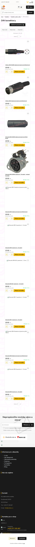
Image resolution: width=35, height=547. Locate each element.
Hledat (30, 12)
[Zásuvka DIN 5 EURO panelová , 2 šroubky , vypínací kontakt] (17, 161)
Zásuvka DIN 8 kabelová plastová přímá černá (16, 356)
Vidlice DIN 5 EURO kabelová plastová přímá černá (17, 65)
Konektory (7, 16)
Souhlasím (22, 538)
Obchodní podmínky (10, 459)
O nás (6, 455)
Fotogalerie (8, 463)
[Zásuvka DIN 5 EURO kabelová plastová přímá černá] (17, 124)
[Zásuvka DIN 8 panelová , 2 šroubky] (17, 378)
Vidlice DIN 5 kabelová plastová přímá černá (16, 101)
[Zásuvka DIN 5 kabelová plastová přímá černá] (17, 198)
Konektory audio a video (16, 16)
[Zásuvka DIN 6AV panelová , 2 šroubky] (17, 270)
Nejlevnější (12, 30)
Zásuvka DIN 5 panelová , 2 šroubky (13, 247)
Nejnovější (4, 30)
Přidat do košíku (19, 71)
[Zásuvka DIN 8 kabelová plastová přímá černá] (17, 342)
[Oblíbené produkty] (19, 7)
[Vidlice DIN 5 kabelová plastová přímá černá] (17, 88)
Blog (5, 467)
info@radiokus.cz (9, 508)
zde (24, 543)
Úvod (2, 16)
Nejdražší (20, 30)
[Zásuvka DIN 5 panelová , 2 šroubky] (17, 234)
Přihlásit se (26, 425)
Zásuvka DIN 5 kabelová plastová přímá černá (16, 211)
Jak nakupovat (8, 457)
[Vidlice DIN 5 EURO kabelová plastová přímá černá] (17, 52)
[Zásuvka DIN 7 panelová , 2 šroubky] (17, 306)
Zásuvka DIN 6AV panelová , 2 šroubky (14, 283)
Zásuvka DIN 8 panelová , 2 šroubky (13, 391)
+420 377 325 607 (5, 2)
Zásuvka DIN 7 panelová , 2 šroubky (13, 319)
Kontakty (7, 465)
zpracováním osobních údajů (15, 428)
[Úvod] (8, 7)
